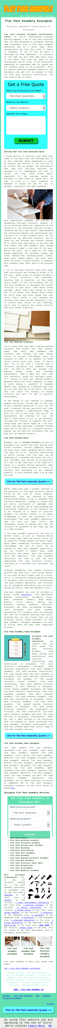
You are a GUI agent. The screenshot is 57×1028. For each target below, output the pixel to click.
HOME (22, 16)
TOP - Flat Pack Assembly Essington (22, 968)
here (12, 788)
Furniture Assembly (12, 998)
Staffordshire (38, 717)
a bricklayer (27, 918)
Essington (26, 595)
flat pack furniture (34, 492)
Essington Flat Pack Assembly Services (26, 792)
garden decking (11, 913)
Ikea (40, 349)
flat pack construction (28, 712)
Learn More (36, 1025)
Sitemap (6, 996)
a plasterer (47, 913)
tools (50, 57)
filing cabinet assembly (16, 689)
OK (50, 1025)
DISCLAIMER (50, 16)
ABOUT (34, 16)
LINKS (28, 16)
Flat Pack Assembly (23, 996)
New (37, 996)
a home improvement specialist (32, 902)
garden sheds (26, 928)
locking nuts (18, 256)
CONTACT (41, 16)
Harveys (27, 354)
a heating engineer (33, 905)
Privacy (50, 1004)
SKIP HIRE (44, 925)
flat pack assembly (42, 44)
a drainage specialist (23, 920)
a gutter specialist (29, 907)
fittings (34, 253)
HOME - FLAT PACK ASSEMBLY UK (28, 990)
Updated (46, 996)
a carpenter (37, 915)
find (13, 748)
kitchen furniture (32, 442)
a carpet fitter (23, 910)
